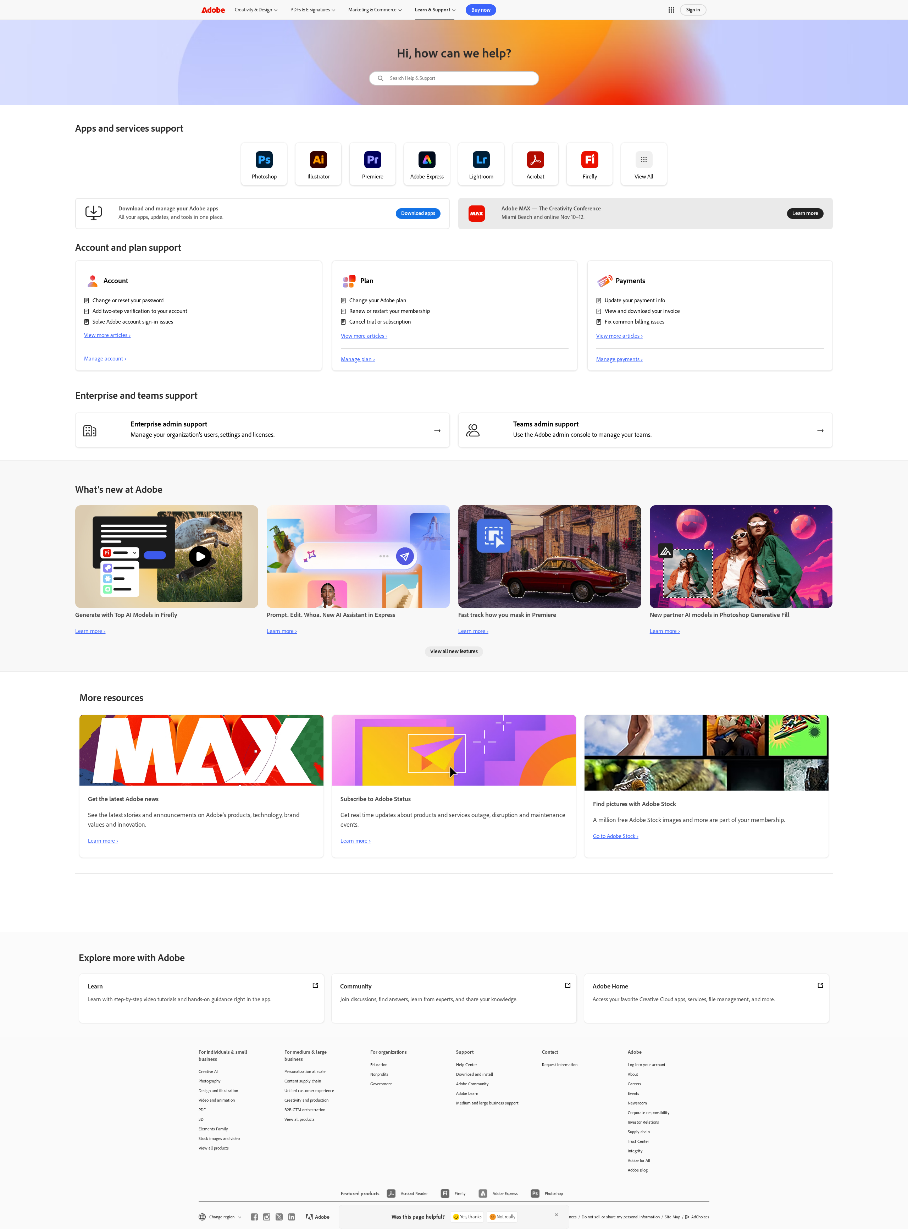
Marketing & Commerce (372, 10)
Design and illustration (218, 1090)
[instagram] (266, 1216)
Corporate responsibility (649, 1112)
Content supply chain (302, 1081)
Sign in (693, 10)
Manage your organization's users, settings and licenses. (203, 435)
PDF (202, 1109)
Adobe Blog (638, 1170)
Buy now (481, 10)
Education (378, 1064)
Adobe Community (472, 1083)
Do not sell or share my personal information (621, 1216)
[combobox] (454, 78)
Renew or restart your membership (389, 311)
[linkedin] (291, 1216)
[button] (671, 10)
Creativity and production (306, 1100)
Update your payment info (635, 300)
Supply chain (639, 1131)
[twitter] (279, 1216)
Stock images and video (219, 1138)
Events (633, 1093)
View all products (214, 1148)
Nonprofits (379, 1074)
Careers (634, 1083)
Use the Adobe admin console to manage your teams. (582, 435)
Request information (559, 1064)
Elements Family (213, 1128)
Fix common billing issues (634, 321)
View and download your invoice (642, 311)
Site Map (672, 1216)
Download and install (474, 1074)
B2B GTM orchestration (304, 1109)
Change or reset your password (128, 300)
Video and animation (217, 1100)
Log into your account (646, 1064)
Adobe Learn (467, 1093)
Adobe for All (639, 1160)
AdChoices (700, 1216)
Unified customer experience (309, 1090)
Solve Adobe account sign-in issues (133, 321)
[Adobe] (213, 10)
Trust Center (638, 1141)
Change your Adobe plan (377, 300)
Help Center (466, 1064)
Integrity (635, 1150)
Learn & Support (432, 10)
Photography (210, 1081)
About (633, 1074)
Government (381, 1083)
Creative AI (208, 1071)
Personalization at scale (305, 1071)
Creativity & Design (253, 10)
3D (201, 1119)
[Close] (556, 1214)
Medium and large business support (487, 1103)
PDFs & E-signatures (310, 10)
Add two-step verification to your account (140, 311)
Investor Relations (643, 1122)
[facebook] (254, 1216)
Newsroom (637, 1103)
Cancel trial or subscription (380, 321)
